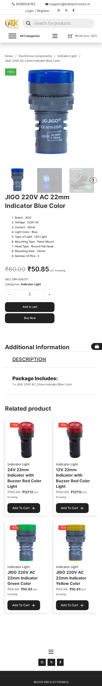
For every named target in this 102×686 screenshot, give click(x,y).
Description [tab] (29, 359)
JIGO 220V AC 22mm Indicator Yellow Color (71, 578)
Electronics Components (35, 56)
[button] (90, 75)
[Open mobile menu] (54, 36)
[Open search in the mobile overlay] (58, 23)
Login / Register (37, 11)
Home (9, 56)
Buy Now (30, 318)
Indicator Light (67, 56)
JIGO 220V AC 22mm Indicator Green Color (22, 578)
